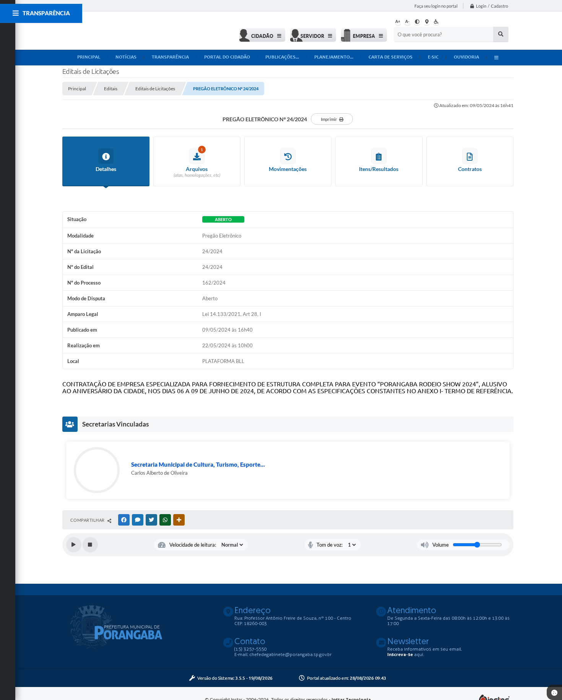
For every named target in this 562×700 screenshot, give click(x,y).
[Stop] (90, 544)
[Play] (73, 544)
